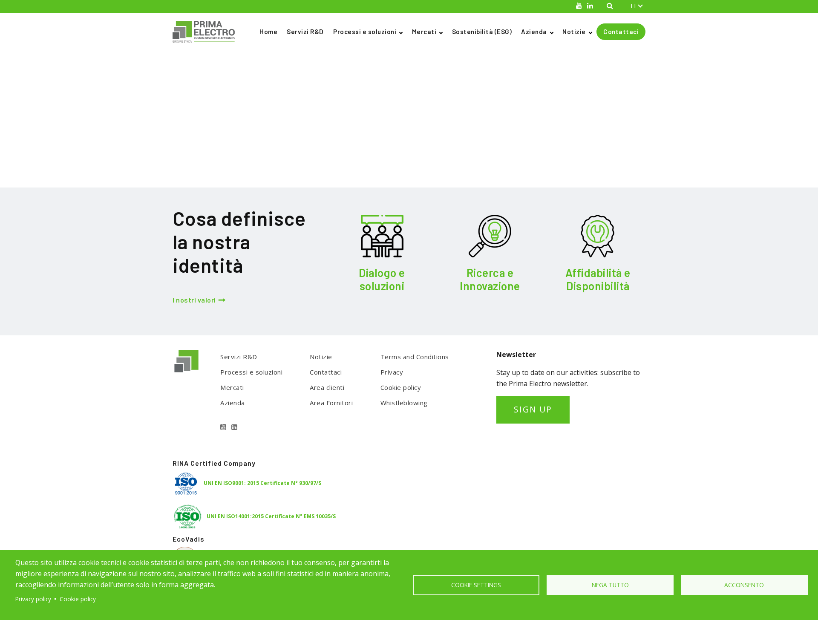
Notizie (574, 31)
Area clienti (327, 387)
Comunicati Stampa (223, 67)
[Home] (207, 32)
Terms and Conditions (414, 356)
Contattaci (621, 31)
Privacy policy (33, 599)
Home (268, 31)
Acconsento (744, 585)
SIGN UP (533, 409)
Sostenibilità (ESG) (482, 31)
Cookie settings (476, 585)
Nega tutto (610, 585)
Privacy (391, 372)
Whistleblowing (404, 402)
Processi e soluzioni (364, 31)
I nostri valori (194, 300)
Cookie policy (400, 387)
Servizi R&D (305, 31)
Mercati (424, 31)
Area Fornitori (331, 402)
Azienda (534, 31)
